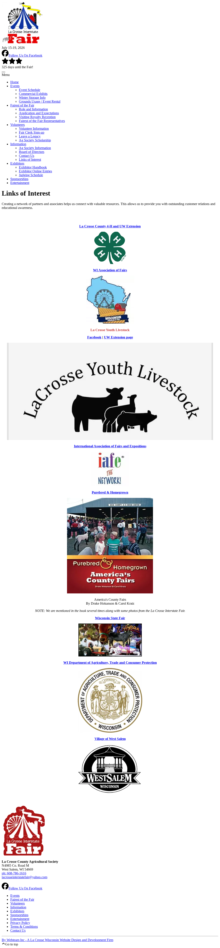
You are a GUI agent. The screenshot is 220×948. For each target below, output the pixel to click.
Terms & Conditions (24, 926)
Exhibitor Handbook (33, 167)
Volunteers (17, 125)
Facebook (94, 337)
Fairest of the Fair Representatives (42, 121)
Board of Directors (31, 152)
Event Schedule (29, 90)
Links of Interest (30, 159)
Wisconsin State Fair (110, 618)
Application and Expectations (39, 113)
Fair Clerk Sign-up (31, 132)
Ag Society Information (35, 148)
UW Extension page (118, 337)
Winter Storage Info (32, 97)
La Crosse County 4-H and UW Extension (110, 226)
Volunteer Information (34, 128)
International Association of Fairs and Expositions (110, 446)
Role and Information (33, 109)
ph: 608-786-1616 (14, 873)
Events (15, 86)
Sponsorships (19, 179)
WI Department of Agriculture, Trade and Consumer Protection (110, 662)
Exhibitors (17, 163)
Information (18, 144)
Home (14, 82)
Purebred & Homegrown (110, 492)
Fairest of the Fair (22, 105)
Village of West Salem (110, 739)
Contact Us (26, 155)
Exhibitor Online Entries (35, 171)
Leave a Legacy (30, 136)
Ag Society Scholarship (35, 140)
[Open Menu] (3, 72)
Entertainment (19, 183)
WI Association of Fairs (110, 270)
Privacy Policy (20, 923)
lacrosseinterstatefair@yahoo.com (24, 877)
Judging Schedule (31, 175)
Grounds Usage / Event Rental (39, 101)
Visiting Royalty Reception (37, 117)
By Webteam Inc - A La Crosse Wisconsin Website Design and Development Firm (57, 940)
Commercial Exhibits (33, 94)
